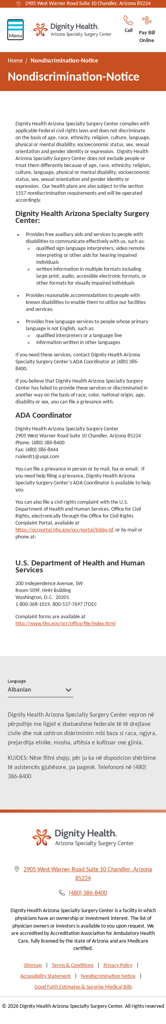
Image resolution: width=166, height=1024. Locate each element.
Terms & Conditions (72, 965)
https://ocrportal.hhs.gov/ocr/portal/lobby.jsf (64, 530)
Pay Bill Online (147, 37)
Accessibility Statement (45, 976)
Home (15, 61)
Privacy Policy (117, 965)
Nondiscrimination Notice (108, 976)
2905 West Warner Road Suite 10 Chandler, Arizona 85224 (88, 4)
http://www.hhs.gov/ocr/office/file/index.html (65, 624)
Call (128, 31)
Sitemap (33, 965)
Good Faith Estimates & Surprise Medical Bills (83, 987)
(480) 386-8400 (88, 893)
